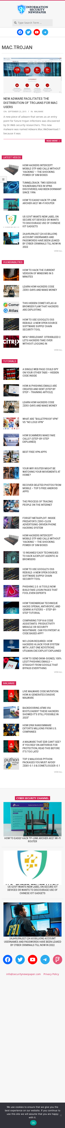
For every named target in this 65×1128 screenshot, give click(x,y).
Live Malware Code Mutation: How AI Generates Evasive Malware (41, 694)
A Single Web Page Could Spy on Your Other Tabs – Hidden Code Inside (41, 372)
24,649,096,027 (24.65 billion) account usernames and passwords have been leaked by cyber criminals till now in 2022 (42, 240)
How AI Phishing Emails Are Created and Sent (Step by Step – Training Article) (40, 389)
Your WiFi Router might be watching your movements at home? (41, 471)
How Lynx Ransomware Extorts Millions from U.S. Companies (40, 728)
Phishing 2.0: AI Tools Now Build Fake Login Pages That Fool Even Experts (40, 589)
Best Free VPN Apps (35, 452)
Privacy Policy (51, 974)
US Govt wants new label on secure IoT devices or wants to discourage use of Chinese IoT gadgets (32, 890)
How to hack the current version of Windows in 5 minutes (39, 273)
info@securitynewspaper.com (23, 974)
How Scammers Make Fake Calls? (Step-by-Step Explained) (39, 438)
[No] (60, 1115)
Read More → (53, 140)
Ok (33, 1122)
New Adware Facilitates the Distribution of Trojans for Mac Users (30, 103)
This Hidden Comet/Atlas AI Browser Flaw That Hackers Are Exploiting (41, 306)
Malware (38, 111)
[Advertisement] (32, 1016)
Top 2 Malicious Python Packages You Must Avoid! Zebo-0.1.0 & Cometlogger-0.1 (41, 762)
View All (58, 251)
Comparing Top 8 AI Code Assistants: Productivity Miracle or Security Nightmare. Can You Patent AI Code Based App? (41, 627)
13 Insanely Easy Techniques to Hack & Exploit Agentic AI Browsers (40, 556)
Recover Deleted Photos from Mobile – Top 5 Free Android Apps (42, 488)
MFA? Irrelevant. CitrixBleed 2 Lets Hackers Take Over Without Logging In (41, 340)
